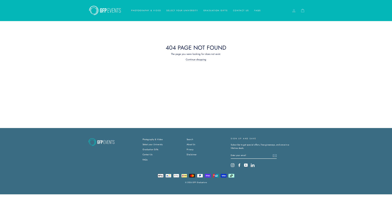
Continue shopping (196, 59)
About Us (191, 144)
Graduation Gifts (215, 10)
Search (190, 139)
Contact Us (241, 10)
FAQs (257, 10)
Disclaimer (192, 154)
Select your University (182, 10)
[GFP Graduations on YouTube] (246, 165)
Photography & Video (146, 10)
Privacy (190, 149)
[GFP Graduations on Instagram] (232, 165)
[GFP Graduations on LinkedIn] (252, 165)
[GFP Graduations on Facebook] (239, 165)
